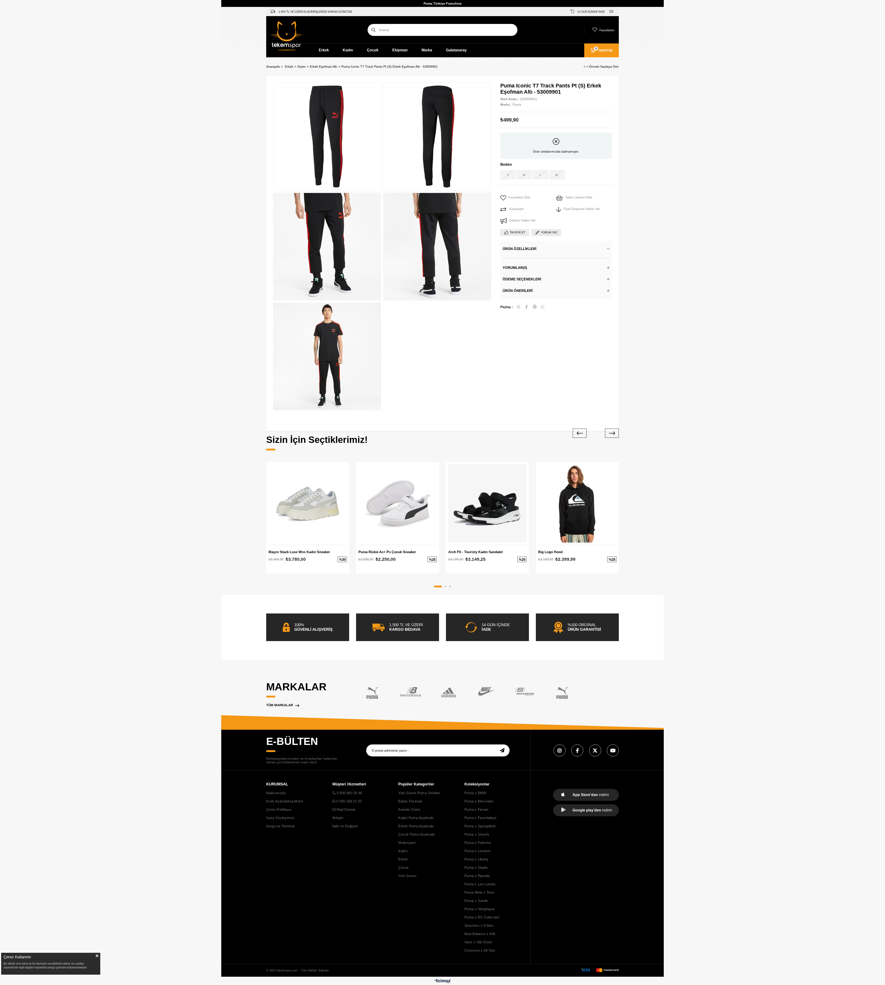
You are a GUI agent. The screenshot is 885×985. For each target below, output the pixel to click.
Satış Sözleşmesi (280, 818)
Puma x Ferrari (476, 809)
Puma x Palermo (477, 843)
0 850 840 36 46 (349, 793)
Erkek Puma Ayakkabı (416, 826)
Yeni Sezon (407, 876)
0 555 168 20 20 (348, 801)
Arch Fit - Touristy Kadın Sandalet (475, 552)
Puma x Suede (476, 901)
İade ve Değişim (345, 826)
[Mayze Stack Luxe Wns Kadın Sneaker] (307, 503)
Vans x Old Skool (478, 942)
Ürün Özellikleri (519, 249)
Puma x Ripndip (477, 876)
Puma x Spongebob (480, 826)
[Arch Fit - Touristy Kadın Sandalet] (487, 503)
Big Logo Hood (550, 552)
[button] (438, 586)
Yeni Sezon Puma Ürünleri (419, 793)
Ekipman (400, 50)
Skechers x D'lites (478, 925)
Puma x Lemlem (477, 851)
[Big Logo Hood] (577, 503)
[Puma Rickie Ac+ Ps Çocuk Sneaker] (397, 503)
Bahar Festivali (410, 801)
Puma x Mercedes (479, 801)
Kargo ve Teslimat (280, 826)
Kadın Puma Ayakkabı (416, 818)
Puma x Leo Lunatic (480, 884)
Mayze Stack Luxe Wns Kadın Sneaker (299, 552)
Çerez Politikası (278, 809)
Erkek (324, 50)
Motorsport (407, 843)
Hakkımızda (276, 793)
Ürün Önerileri (518, 291)
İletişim (338, 818)
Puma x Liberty (476, 859)
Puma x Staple (476, 867)
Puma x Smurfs (476, 834)
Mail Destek (346, 809)
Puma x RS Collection (481, 917)
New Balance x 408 (479, 934)
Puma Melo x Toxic (479, 892)
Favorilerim (606, 30)
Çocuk (372, 50)
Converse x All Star (479, 950)
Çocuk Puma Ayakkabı (416, 834)
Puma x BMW (475, 793)
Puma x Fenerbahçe (480, 818)
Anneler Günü (409, 809)
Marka (427, 50)
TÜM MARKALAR (279, 705)
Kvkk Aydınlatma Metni (284, 801)
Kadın (348, 50)
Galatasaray (456, 50)
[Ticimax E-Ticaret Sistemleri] (442, 981)
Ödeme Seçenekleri (522, 279)
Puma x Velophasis (479, 909)
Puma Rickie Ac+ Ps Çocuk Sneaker (387, 552)
